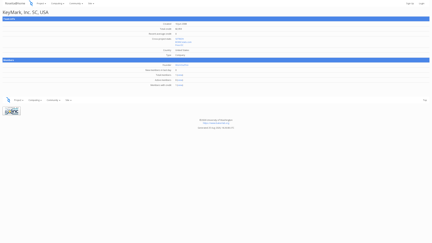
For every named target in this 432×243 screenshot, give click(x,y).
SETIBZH (179, 38)
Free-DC (179, 45)
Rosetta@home (15, 3)
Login (421, 3)
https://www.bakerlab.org (216, 123)
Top (425, 100)
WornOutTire (181, 64)
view (180, 74)
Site (90, 3)
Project (40, 3)
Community (75, 3)
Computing (57, 3)
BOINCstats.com (183, 42)
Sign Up (410, 3)
